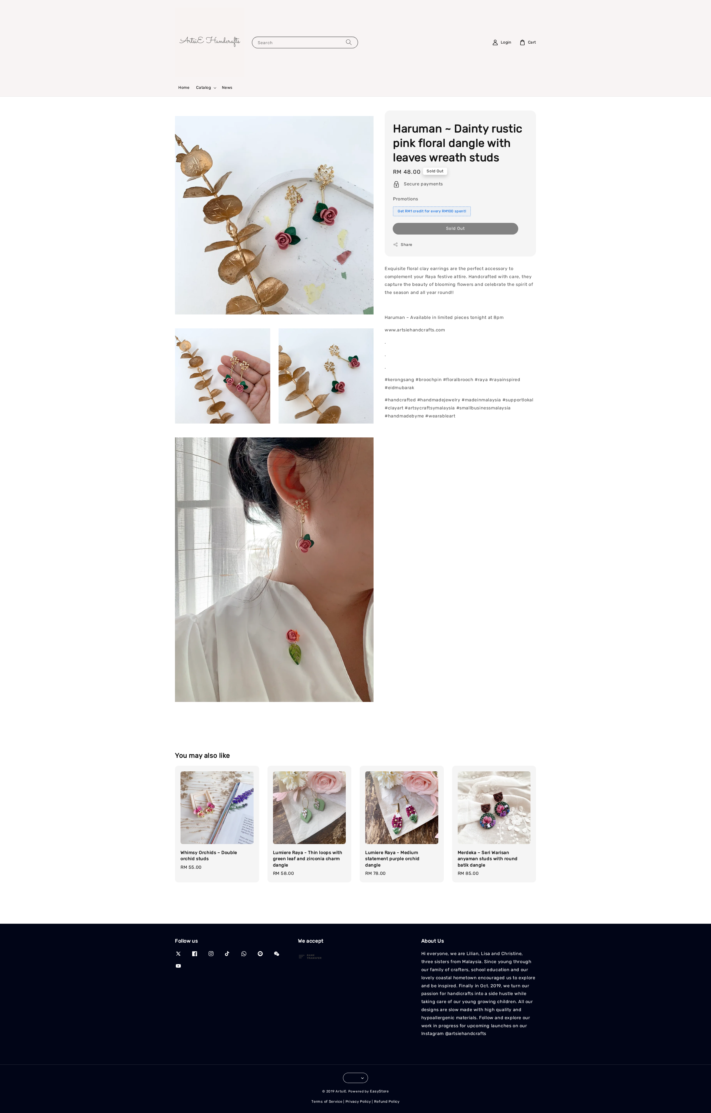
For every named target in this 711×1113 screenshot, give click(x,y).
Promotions (405, 199)
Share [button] (406, 244)
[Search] (349, 42)
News (227, 87)
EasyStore (379, 1091)
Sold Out (455, 228)
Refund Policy (387, 1101)
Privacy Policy (358, 1101)
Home (183, 87)
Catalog (203, 87)
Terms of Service (326, 1101)
